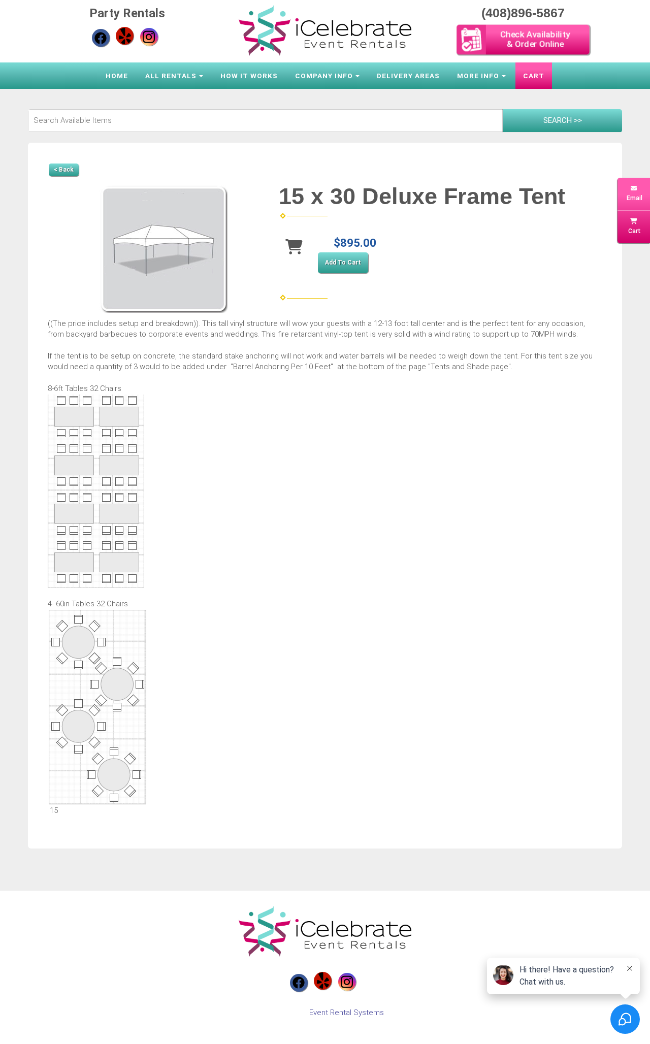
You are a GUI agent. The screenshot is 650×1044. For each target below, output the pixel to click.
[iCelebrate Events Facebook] (101, 38)
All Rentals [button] (171, 76)
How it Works (249, 76)
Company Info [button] (324, 76)
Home (117, 76)
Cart (533, 76)
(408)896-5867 (523, 13)
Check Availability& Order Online (534, 39)
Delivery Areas (408, 76)
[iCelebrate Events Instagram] (149, 37)
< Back (64, 169)
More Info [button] (478, 76)
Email (633, 198)
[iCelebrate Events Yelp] (125, 36)
